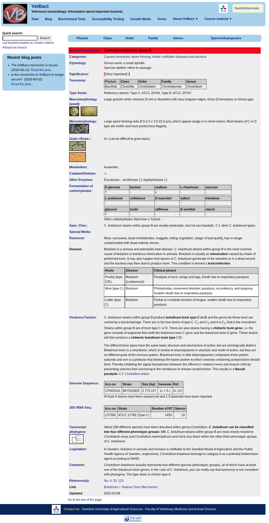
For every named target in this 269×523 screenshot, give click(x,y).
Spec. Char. (77, 225)
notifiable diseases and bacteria (184, 56)
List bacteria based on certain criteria (28, 42)
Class (107, 38)
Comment (76, 465)
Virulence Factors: (83, 317)
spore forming (140, 56)
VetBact (40, 6)
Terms (161, 19)
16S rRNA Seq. (80, 407)
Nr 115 (177, 390)
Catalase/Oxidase (82, 173)
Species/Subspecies (226, 38)
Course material (218, 19)
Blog (48, 19)
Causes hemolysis (117, 56)
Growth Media (140, 19)
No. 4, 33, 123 (113, 480)
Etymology (77, 63)
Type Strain (77, 93)
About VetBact (185, 19)
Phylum (82, 38)
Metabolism (77, 167)
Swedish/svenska (246, 8)
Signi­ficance (78, 74)
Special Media (79, 231)
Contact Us (71, 509)
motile (156, 56)
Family (153, 38)
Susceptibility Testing (108, 19)
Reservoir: (77, 238)
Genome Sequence (83, 383)
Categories (77, 56)
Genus (178, 38)
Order (129, 38)
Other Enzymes (80, 179)
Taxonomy (77, 80)
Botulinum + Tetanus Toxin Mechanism (131, 487)
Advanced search (14, 47)
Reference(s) (78, 480)
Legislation (77, 449)
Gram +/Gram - (80, 138)
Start (35, 19)
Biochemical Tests (72, 19)
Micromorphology (82, 121)
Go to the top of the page (85, 499)
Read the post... (42, 70)
